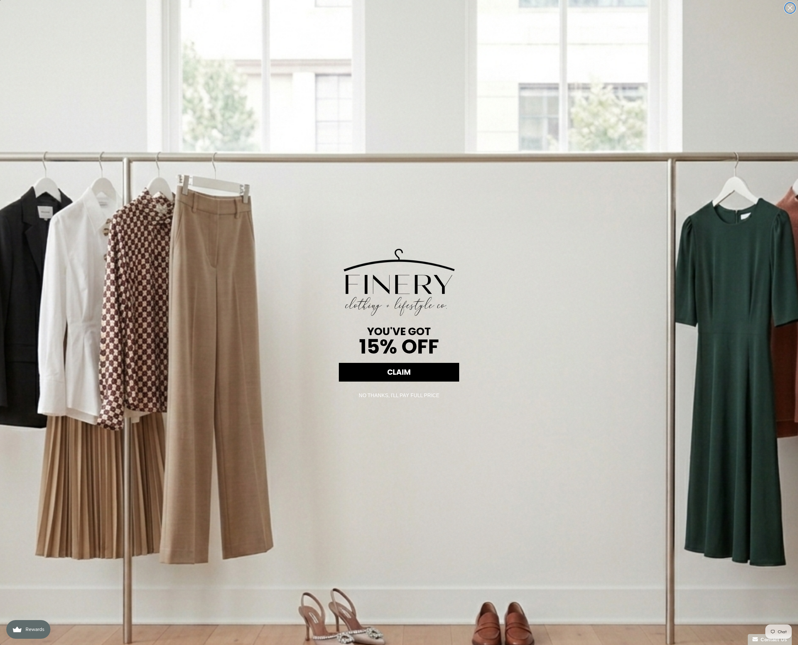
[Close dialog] (790, 7)
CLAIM (399, 372)
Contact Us (772, 639)
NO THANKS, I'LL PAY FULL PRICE (399, 395)
